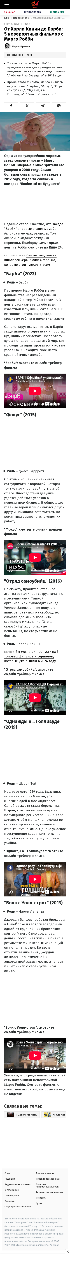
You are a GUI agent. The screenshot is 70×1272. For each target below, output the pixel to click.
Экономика (57, 12)
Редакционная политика (17, 1184)
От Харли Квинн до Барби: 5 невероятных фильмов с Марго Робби (49, 18)
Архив (39, 1203)
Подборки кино (21, 18)
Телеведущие (11, 1195)
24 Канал (9, 12)
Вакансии (9, 1201)
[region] (35, 1263)
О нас (7, 1173)
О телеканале (11, 1190)
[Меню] (6, 4)
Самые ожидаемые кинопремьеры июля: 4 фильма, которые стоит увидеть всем (30, 260)
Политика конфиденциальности (47, 1185)
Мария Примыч (21, 46)
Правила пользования (48, 1178)
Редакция (9, 1178)
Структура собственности (17, 1206)
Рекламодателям (45, 1173)
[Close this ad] (67, 1251)
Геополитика (32, 12)
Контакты (41, 1197)
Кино (7, 18)
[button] (11, 105)
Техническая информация (49, 1192)
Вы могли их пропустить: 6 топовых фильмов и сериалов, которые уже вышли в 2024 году (31, 656)
